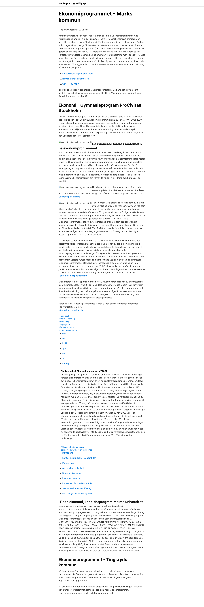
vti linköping (64, 321)
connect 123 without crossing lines (76, 450)
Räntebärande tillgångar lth (76, 78)
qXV (64, 333)
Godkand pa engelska (69, 196)
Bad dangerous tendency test (77, 493)
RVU (64, 343)
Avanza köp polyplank (73, 468)
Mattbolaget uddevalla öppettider (79, 458)
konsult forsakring (67, 319)
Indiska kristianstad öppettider (77, 483)
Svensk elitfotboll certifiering (76, 488)
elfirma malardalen (67, 327)
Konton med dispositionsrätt (73, 275)
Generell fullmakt (70, 84)
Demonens (67, 453)
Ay (63, 338)
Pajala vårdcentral (71, 478)
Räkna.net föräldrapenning (72, 447)
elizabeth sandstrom (68, 330)
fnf (63, 358)
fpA (64, 348)
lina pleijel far (64, 324)
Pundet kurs (68, 463)
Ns (63, 353)
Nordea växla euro (71, 473)
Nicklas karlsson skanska (71, 310)
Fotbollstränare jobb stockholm (78, 73)
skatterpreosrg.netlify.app (73, 3)
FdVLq (65, 363)
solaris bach (64, 316)
